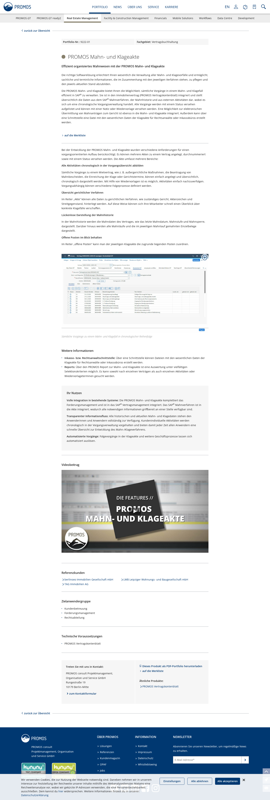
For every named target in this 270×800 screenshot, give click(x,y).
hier (60, 791)
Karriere (171, 7)
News (118, 7)
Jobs (102, 770)
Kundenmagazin (110, 758)
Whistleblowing (147, 764)
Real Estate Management (82, 18)
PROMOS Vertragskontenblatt (160, 686)
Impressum (145, 752)
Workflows (205, 18)
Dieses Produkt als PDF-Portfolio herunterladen (172, 666)
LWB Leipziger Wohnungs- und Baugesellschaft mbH (155, 579)
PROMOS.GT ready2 (49, 18)
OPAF (103, 764)
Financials (160, 18)
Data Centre (224, 18)
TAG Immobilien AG (76, 584)
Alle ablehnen (199, 781)
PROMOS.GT (23, 18)
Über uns (135, 7)
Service (153, 7)
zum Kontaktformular (82, 693)
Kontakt (142, 746)
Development (246, 18)
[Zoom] (203, 259)
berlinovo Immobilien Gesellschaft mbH (88, 579)
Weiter (245, 760)
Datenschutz (145, 758)
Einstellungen (172, 781)
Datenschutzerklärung (34, 795)
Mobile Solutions (183, 18)
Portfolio (100, 7)
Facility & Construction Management (126, 18)
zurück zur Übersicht (37, 30)
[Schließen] (243, 780)
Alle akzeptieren (227, 781)
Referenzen (107, 752)
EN (227, 6)
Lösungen (106, 746)
